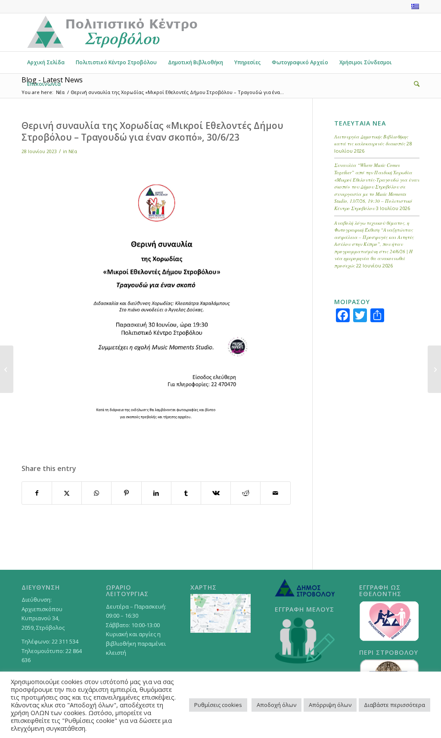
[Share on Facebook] (37, 493)
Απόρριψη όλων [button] (330, 705)
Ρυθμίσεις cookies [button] (218, 705)
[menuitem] (46, 62)
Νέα (72, 151)
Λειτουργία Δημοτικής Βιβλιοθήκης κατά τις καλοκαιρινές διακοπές (371, 140)
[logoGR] (112, 32)
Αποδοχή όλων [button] (276, 705)
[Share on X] (66, 493)
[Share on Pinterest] (126, 493)
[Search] (413, 84)
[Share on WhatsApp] (96, 493)
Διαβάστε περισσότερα (394, 705)
